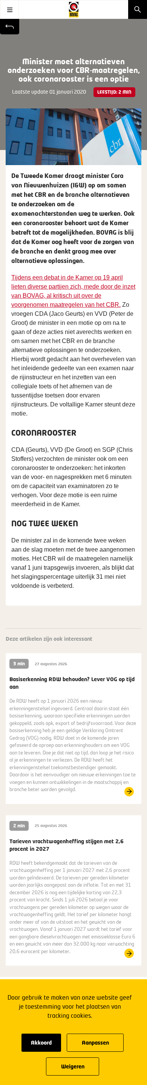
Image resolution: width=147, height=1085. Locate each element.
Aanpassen (95, 1042)
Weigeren (72, 1066)
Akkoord (41, 1042)
